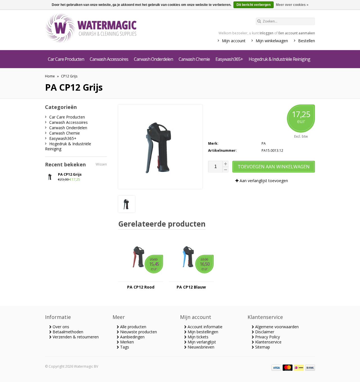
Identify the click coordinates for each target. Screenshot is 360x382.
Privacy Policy (267, 336)
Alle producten (132, 326)
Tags (124, 347)
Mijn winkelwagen (272, 40)
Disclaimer (264, 331)
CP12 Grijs (69, 76)
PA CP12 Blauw (191, 287)
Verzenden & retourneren (75, 336)
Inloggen (266, 33)
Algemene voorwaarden (276, 326)
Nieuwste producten (138, 331)
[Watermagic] (101, 29)
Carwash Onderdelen (153, 59)
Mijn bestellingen (202, 331)
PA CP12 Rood (140, 287)
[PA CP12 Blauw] (191, 279)
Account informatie (204, 326)
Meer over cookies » (292, 5)
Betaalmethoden (67, 331)
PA (264, 143)
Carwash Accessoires (109, 59)
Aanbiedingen (132, 336)
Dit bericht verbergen (254, 5)
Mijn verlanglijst (201, 342)
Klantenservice (268, 342)
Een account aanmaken (296, 33)
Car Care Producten (66, 59)
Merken (126, 342)
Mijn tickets (197, 336)
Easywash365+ (229, 59)
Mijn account (234, 40)
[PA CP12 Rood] (140, 279)
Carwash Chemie (194, 59)
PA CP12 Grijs (70, 174)
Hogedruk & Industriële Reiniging (279, 59)
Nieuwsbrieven (200, 347)
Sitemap (262, 347)
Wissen (101, 164)
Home (50, 76)
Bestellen (306, 40)
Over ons (60, 326)
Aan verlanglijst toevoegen (263, 180)
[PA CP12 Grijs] (126, 211)
